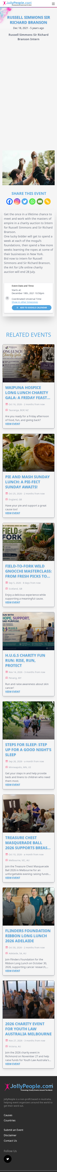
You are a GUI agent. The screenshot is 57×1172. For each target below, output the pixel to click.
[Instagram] (17, 201)
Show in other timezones (25, 302)
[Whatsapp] (32, 201)
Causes (8, 1115)
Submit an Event (13, 1130)
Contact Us (10, 1140)
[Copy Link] (47, 201)
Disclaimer (10, 1135)
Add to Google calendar (33, 307)
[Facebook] (9, 201)
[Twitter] (25, 201)
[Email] (40, 201)
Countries (10, 1120)
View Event (12, 424)
